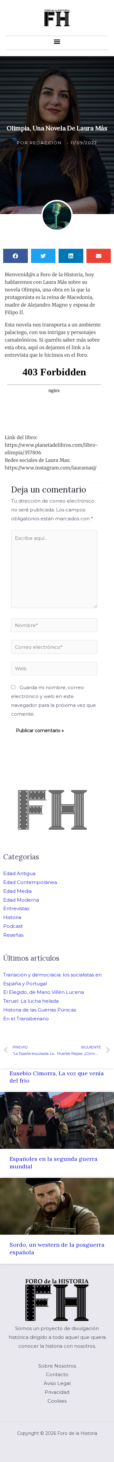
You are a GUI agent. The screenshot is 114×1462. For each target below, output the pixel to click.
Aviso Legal (57, 1383)
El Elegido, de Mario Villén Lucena (43, 992)
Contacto (57, 1374)
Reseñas (13, 935)
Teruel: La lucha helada (31, 1001)
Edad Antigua (19, 873)
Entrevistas (16, 908)
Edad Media (17, 891)
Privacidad (57, 1392)
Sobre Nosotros (57, 1366)
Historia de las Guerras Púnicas (39, 1010)
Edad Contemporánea (30, 882)
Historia (12, 917)
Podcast (13, 926)
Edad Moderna (21, 900)
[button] (57, 41)
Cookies (57, 1401)
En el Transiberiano (26, 1019)
